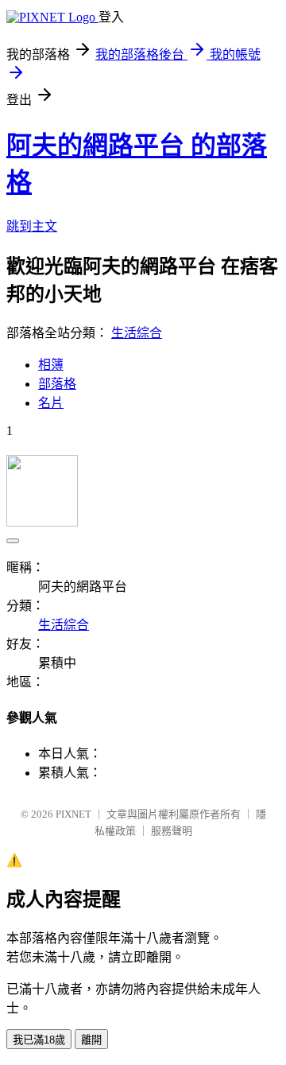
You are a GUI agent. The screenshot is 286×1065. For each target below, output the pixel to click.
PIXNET (73, 814)
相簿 (51, 364)
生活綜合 (136, 333)
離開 (91, 1040)
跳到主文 (31, 226)
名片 (51, 403)
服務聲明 (171, 831)
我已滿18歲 (39, 1040)
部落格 (57, 384)
